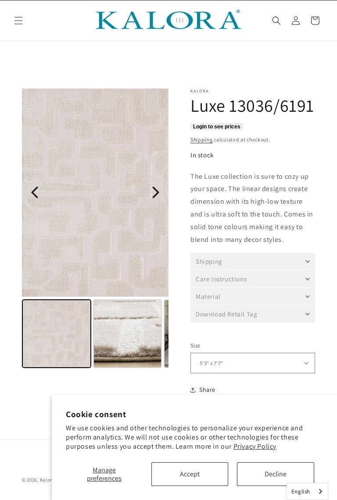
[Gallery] (95, 230)
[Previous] (34, 192)
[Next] (155, 192)
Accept (190, 474)
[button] (18, 20)
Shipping (201, 139)
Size (195, 345)
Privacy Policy (254, 446)
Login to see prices (216, 127)
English (300, 491)
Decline (276, 474)
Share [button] (207, 390)
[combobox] (307, 491)
